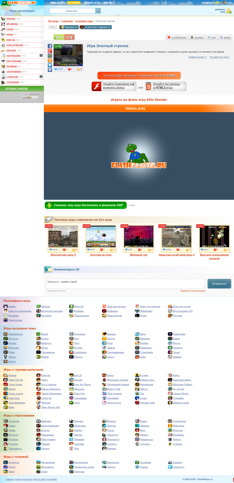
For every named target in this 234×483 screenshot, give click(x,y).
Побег (11, 352)
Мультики (13, 347)
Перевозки (146, 347)
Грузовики (145, 462)
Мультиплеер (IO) (183, 311)
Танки (44, 471)
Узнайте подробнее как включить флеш (118, 86)
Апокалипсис (15, 334)
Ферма (45, 357)
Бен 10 (78, 375)
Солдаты (145, 444)
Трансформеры (16, 402)
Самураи (79, 444)
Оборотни (112, 435)
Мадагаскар (146, 384)
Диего (44, 380)
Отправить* (219, 283)
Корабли (177, 462)
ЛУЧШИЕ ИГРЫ (92, 2)
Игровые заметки (16, 88)
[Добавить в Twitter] (50, 65)
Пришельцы (146, 439)
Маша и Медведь (51, 389)
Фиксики (45, 402)
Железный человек (117, 380)
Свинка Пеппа (180, 393)
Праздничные (81, 315)
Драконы (145, 425)
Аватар (12, 375)
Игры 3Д (78, 306)
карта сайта (40, 479)
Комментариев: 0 (197, 57)
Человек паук (147, 402)
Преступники (48, 439)
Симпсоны (14, 398)
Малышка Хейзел (182, 384)
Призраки (79, 439)
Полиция (13, 439)
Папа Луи (79, 393)
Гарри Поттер (15, 380)
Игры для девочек (150, 306)
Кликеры (79, 311)
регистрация (26, 10)
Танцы (176, 352)
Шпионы (111, 448)
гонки (9, 29)
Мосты (176, 343)
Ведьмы (78, 421)
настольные (13, 61)
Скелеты (112, 444)
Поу (142, 393)
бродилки (12, 24)
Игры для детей (181, 306)
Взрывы (111, 334)
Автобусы (13, 462)
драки (9, 34)
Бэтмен (144, 375)
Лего (76, 343)
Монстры (178, 430)
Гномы (11, 425)
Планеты (178, 347)
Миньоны (79, 389)
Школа (12, 361)
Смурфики (113, 398)
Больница (79, 334)
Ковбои (78, 430)
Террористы (70, 27)
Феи (76, 448)
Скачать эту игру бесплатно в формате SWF (88, 205)
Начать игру (135, 108)
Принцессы (113, 439)
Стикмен (177, 444)
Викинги (111, 421)
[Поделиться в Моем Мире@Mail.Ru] (50, 55)
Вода (143, 334)
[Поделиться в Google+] (50, 51)
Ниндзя (78, 435)
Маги (143, 430)
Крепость (46, 343)
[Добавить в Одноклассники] (50, 60)
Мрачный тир (138, 254)
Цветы (110, 357)
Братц (110, 375)
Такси (11, 471)
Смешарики (80, 398)
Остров (78, 347)
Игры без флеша (116, 306)
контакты (27, 479)
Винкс (176, 375)
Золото (111, 338)
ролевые (11, 66)
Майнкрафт (146, 311)
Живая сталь (147, 380)
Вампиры (46, 421)
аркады (10, 19)
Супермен (178, 398)
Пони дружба (114, 393)
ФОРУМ (108, 2)
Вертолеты (113, 462)
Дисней (78, 380)
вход (13, 10)
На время (13, 315)
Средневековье (115, 352)
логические (13, 56)
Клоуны (45, 430)
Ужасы (12, 357)
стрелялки (12, 82)
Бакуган (45, 375)
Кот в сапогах (48, 384)
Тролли (45, 448)
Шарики (177, 357)
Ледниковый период (118, 384)
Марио (12, 389)
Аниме (12, 306)
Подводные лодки (84, 467)
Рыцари (45, 444)
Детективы (80, 425)
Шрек (11, 407)
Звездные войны (182, 380)
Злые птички (15, 384)
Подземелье (48, 352)
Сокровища (80, 352)
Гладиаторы (179, 421)
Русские (177, 315)
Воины (143, 421)
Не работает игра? (219, 57)
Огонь (44, 347)
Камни (176, 338)
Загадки (45, 306)
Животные (178, 425)
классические (14, 45)
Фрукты (78, 357)
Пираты (144, 435)
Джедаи (111, 425)
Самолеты (178, 467)
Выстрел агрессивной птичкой (214, 256)
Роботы (177, 439)
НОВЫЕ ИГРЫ (58, 2)
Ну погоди (178, 389)
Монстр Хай (113, 389)
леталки (11, 50)
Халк (77, 402)
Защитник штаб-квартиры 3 (177, 254)
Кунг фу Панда (82, 384)
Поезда (111, 467)
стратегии (12, 77)
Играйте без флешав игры (166, 86)
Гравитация (179, 334)
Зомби (11, 430)
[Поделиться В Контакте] (50, 70)
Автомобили (48, 462)
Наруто (144, 389)
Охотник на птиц (101, 254)
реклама (52, 479)
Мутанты (13, 435)
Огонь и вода (15, 393)
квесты (10, 40)
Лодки (11, 467)
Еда (76, 338)
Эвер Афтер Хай (50, 407)
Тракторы (79, 471)
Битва (44, 334)
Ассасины (13, 421)
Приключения (114, 315)
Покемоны (178, 435)
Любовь (144, 343)
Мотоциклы (47, 467)
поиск (18, 479)
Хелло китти (114, 402)
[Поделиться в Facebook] (50, 46)
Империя (145, 338)
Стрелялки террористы (97, 27)
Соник (143, 398)
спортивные (13, 71)
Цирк (143, 357)
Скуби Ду (46, 398)
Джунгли (13, 338)
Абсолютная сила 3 (63, 254)
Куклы (110, 430)
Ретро (143, 315)
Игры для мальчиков (19, 311)
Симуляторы (15, 320)
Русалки (13, 444)
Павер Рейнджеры (51, 393)
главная (9, 479)
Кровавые (112, 311)
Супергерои (146, 352)
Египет (45, 338)
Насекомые (47, 435)
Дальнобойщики (50, 425)
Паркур (111, 347)
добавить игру (220, 10)
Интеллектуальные (52, 311)
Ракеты (144, 467)
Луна (110, 343)
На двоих (46, 315)
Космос (12, 343)
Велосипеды (81, 462)
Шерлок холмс (181, 402)
